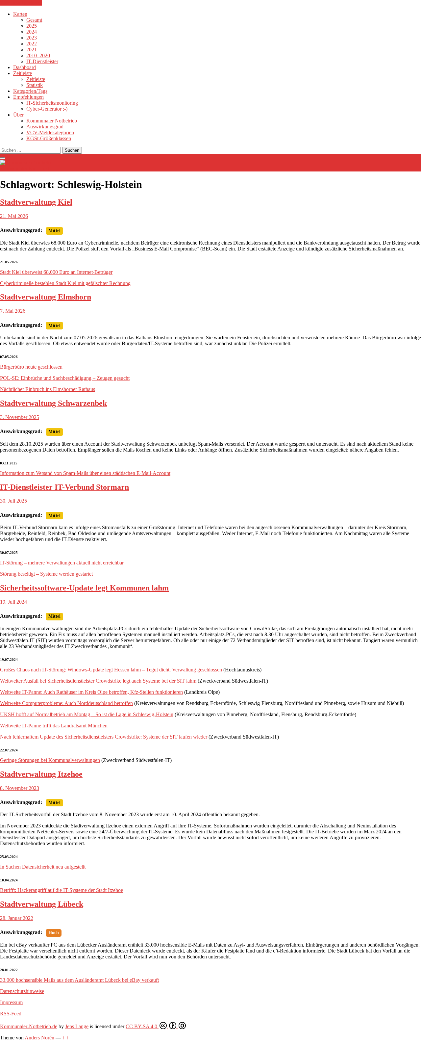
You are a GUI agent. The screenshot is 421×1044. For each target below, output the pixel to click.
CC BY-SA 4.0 (142, 1026)
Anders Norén (39, 1037)
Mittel (54, 230)
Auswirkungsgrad (44, 126)
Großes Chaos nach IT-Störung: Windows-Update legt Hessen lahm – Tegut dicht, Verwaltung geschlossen (111, 669)
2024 (31, 32)
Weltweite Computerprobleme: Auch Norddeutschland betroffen (66, 703)
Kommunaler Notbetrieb (51, 120)
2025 (31, 26)
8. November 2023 (19, 788)
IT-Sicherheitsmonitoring (52, 103)
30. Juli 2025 (13, 501)
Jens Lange (76, 1026)
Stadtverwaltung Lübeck (41, 904)
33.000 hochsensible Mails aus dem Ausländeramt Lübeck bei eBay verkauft (79, 980)
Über (18, 114)
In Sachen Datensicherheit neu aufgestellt (43, 867)
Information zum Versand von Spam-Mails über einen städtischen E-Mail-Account (85, 473)
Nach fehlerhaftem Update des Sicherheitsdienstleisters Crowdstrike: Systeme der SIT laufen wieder (103, 737)
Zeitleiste (22, 73)
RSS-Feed (10, 1013)
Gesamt (34, 20)
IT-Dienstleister (42, 61)
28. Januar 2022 (16, 918)
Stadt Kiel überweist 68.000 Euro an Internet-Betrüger (56, 272)
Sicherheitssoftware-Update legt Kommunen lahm (84, 588)
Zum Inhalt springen (21, 3)
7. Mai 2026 (12, 311)
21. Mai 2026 (14, 216)
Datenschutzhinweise (22, 991)
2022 (31, 43)
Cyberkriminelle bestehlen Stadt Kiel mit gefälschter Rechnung (65, 283)
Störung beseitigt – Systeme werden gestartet (46, 574)
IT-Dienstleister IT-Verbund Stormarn (64, 487)
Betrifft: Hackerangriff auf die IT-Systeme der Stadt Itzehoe (61, 890)
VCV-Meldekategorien (50, 132)
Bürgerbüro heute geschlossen (31, 367)
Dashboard (24, 67)
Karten (20, 14)
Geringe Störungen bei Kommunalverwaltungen (50, 760)
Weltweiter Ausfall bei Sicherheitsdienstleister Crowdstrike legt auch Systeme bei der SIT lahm (98, 681)
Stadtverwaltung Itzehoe (41, 774)
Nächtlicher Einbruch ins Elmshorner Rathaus (47, 389)
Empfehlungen (28, 97)
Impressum (11, 1002)
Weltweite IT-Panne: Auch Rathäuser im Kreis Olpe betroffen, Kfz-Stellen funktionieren (91, 692)
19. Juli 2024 (13, 602)
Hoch (53, 932)
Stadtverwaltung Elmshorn (45, 297)
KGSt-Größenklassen (48, 138)
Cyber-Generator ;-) (46, 109)
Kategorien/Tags (30, 91)
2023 (31, 37)
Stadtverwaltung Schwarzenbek (53, 403)
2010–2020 (38, 55)
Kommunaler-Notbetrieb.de (28, 1026)
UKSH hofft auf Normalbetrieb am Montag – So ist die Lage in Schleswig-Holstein (86, 714)
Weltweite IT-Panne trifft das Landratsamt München (54, 725)
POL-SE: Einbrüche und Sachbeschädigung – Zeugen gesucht (65, 378)
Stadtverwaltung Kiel (36, 202)
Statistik (34, 85)
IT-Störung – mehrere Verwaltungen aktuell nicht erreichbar (62, 562)
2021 (31, 49)
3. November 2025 (19, 417)
